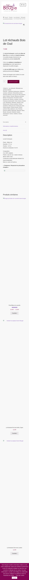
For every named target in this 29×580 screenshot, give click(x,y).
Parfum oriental (14, 107)
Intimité (24, 100)
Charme (12, 96)
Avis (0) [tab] (5, 130)
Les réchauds (17, 17)
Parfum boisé (6, 104)
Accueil (6, 17)
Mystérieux (8, 102)
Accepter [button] (14, 577)
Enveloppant (10, 97)
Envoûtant (16, 97)
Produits (11, 17)
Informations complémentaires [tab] (10, 126)
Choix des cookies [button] (20, 575)
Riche (23, 110)
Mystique (14, 102)
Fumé (16, 100)
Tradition (16, 113)
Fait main (21, 99)
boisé (4, 96)
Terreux (11, 113)
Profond (5, 110)
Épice (20, 97)
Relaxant (19, 110)
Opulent (19, 102)
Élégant (5, 97)
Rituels (4, 112)
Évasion (12, 99)
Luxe (4, 102)
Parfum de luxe (12, 105)
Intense (20, 100)
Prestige (20, 108)
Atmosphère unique (17, 92)
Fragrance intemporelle (8, 100)
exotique (16, 99)
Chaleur (8, 96)
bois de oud (15, 94)
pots (17, 108)
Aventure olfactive (7, 94)
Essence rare (6, 99)
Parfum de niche (20, 105)
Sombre (18, 112)
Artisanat (10, 92)
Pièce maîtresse (11, 108)
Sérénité (14, 112)
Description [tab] (6, 122)
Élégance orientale (19, 96)
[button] (24, 25)
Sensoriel (9, 112)
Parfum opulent (6, 107)
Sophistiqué (6, 113)
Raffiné (9, 110)
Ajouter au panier (13, 81)
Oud (22, 102)
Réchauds (13, 110)
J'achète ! (14, 313)
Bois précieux (22, 94)
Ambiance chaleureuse (13, 91)
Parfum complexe (14, 104)
